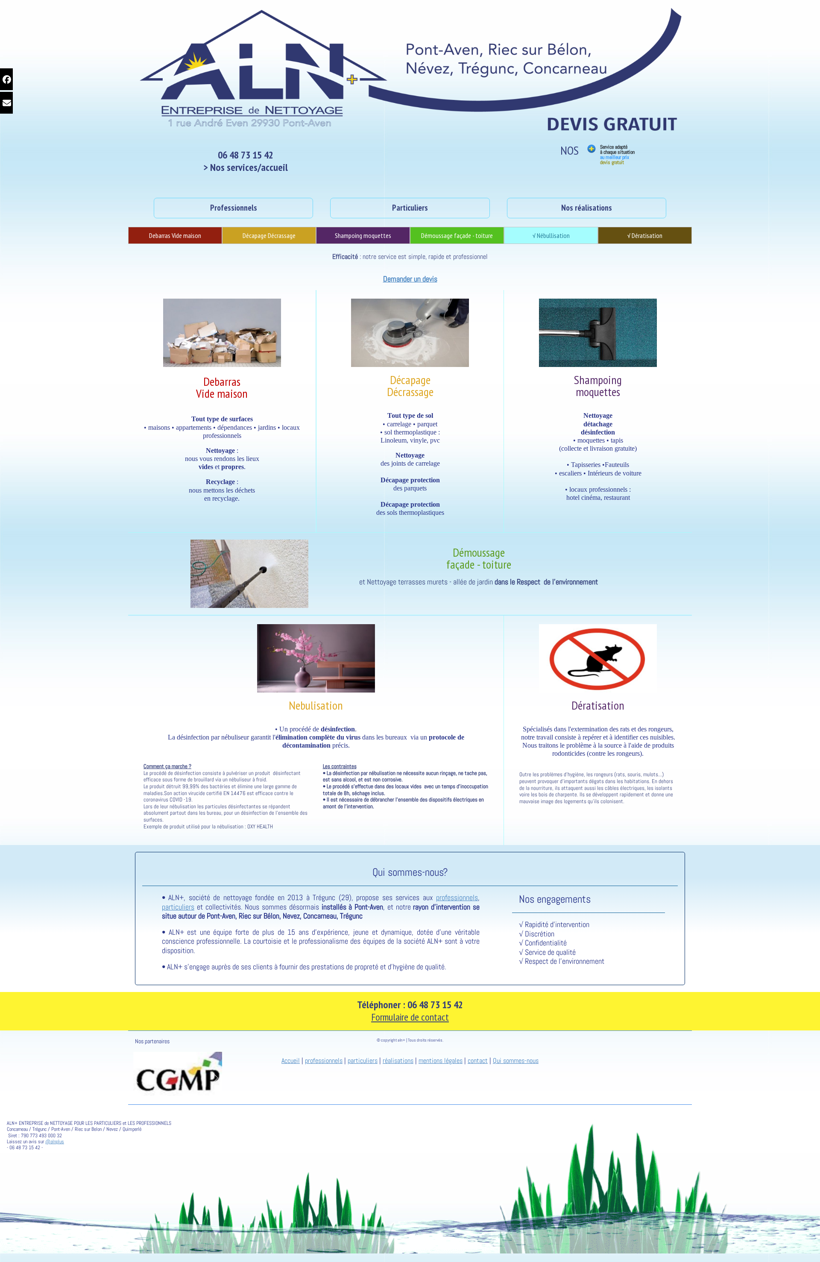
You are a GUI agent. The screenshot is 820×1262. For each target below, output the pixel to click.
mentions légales (441, 1060)
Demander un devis (410, 279)
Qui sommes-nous (516, 1060)
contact (478, 1060)
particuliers (178, 907)
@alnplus (54, 1141)
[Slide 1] (144, 1093)
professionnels (457, 897)
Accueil (290, 1060)
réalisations (398, 1060)
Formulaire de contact (410, 1017)
